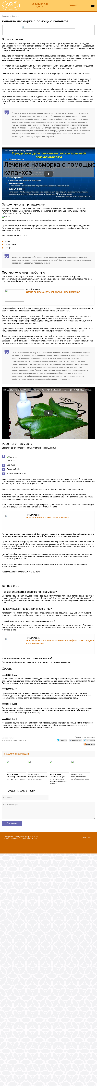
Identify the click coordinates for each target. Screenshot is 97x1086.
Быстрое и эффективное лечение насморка (37, 778)
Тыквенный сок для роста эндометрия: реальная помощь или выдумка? (58, 780)
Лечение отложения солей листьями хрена (80, 778)
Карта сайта (87, 838)
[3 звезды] (7, 740)
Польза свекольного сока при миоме (47, 517)
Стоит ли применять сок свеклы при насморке (53, 292)
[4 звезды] (9, 740)
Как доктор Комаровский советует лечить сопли (16, 778)
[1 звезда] (3, 740)
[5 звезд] (11, 740)
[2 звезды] (5, 740)
